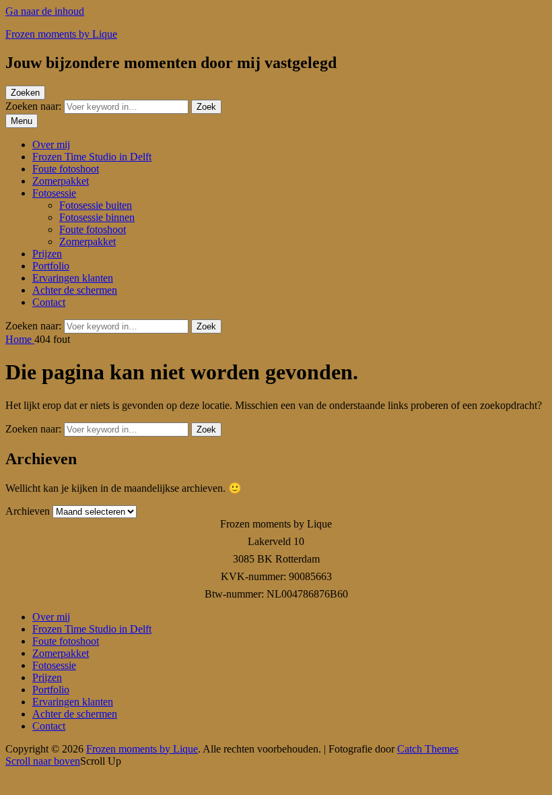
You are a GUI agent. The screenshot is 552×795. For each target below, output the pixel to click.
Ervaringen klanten (72, 278)
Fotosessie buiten (95, 205)
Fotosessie (54, 193)
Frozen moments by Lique (61, 34)
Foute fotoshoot (65, 168)
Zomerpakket (60, 181)
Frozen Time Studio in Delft (91, 156)
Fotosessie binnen (97, 217)
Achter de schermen (74, 290)
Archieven (27, 511)
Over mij (51, 144)
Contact (48, 302)
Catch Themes (427, 749)
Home (19, 339)
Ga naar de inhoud (44, 11)
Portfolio (50, 266)
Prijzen (47, 253)
